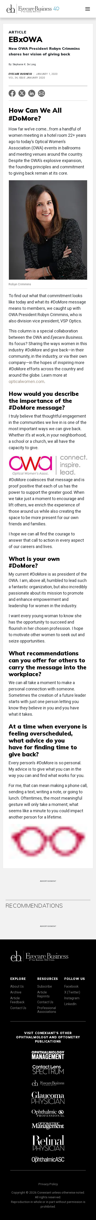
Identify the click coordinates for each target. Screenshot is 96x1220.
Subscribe (44, 986)
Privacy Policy (48, 1184)
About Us (17, 986)
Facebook (71, 986)
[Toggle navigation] (87, 9)
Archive (15, 992)
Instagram (71, 998)
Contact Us (18, 1008)
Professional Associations (46, 1010)
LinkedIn (70, 1004)
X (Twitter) (72, 992)
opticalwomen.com (26, 381)
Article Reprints (43, 994)
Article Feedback (17, 1000)
